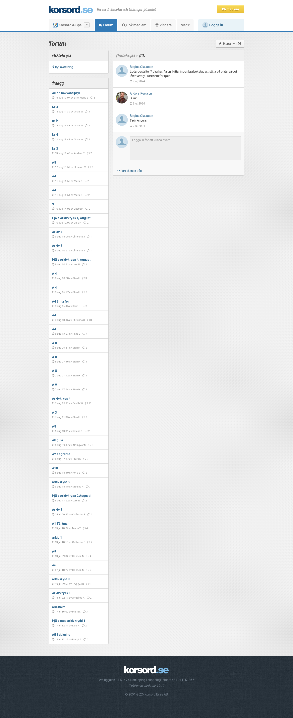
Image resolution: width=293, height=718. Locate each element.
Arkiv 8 (57, 246)
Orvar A (78, 111)
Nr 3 (55, 148)
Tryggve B (78, 583)
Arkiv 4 (57, 232)
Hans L (76, 333)
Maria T (76, 528)
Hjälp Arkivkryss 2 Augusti (71, 496)
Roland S (78, 431)
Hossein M (80, 167)
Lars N (77, 222)
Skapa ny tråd (231, 43)
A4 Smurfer (60, 301)
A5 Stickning (61, 635)
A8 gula (57, 440)
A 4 (54, 273)
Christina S (79, 319)
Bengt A (76, 639)
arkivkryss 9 (61, 482)
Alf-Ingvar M (80, 444)
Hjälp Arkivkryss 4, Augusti (71, 218)
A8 (54, 162)
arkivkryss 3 (61, 579)
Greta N (77, 458)
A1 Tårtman (60, 524)
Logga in (216, 25)
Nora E (76, 472)
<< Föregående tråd (129, 170)
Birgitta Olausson (141, 67)
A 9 (54, 385)
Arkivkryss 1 (61, 593)
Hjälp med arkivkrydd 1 (68, 621)
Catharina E (78, 514)
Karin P (77, 306)
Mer (184, 25)
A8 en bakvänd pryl (66, 93)
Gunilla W (78, 403)
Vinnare (165, 25)
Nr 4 (55, 107)
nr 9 (55, 121)
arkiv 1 (57, 537)
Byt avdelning (63, 67)
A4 (54, 176)
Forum (107, 25)
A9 (54, 551)
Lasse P (78, 208)
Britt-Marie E (81, 97)
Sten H (76, 278)
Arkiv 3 (57, 510)
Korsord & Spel (70, 25)
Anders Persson (141, 93)
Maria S (78, 181)
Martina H (78, 486)
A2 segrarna (61, 454)
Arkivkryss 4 (61, 399)
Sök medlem (136, 25)
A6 (54, 565)
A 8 (54, 343)
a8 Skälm (58, 607)
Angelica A (78, 597)
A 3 (54, 412)
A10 (55, 468)
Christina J (79, 236)
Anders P (79, 153)
